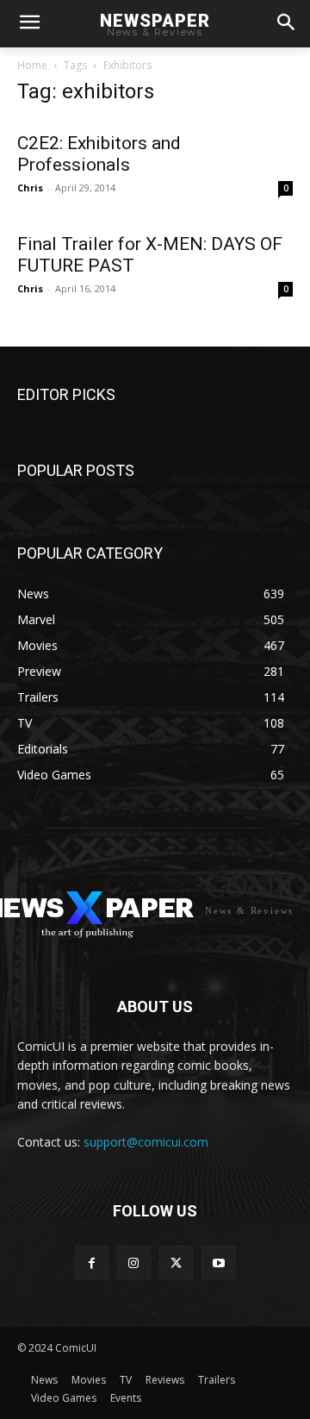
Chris (30, 187)
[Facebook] (91, 1262)
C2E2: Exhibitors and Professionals (99, 154)
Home (32, 65)
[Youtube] (218, 1262)
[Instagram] (134, 1262)
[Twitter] (176, 1262)
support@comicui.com (146, 1142)
